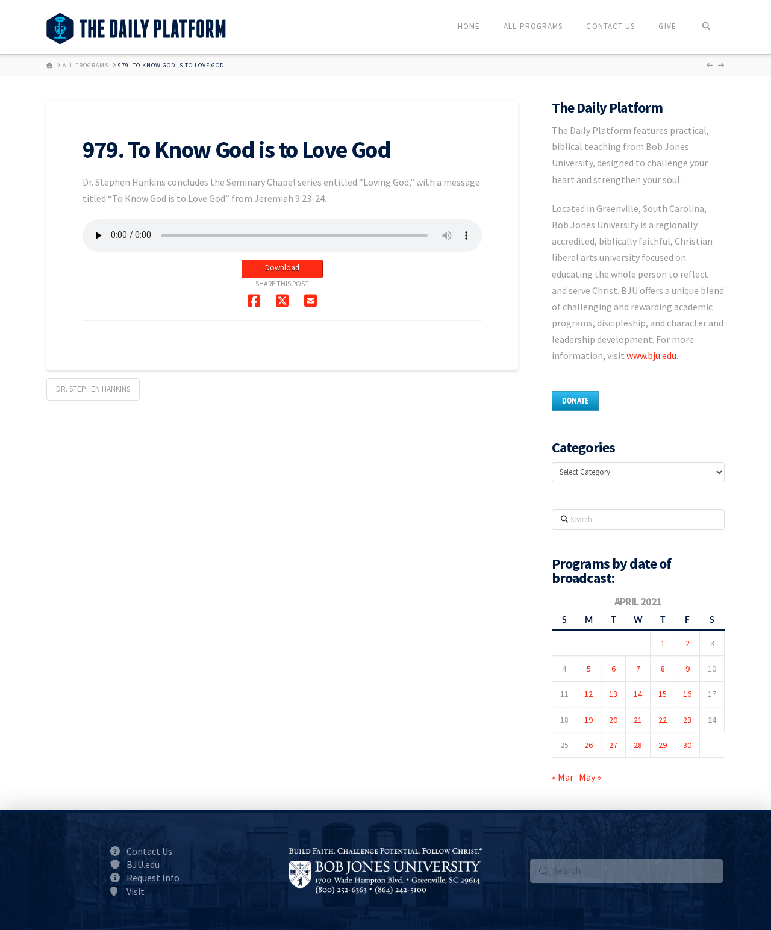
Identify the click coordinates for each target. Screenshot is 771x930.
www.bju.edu (651, 355)
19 (588, 719)
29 (662, 745)
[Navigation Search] (706, 27)
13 (613, 693)
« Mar (562, 777)
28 (638, 745)
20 (613, 719)
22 (662, 719)
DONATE (575, 400)
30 (687, 745)
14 (638, 693)
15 (662, 693)
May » (590, 777)
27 (613, 745)
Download (282, 268)
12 (588, 693)
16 (687, 693)
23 (687, 719)
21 (638, 719)
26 (588, 745)
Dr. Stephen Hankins (93, 389)
